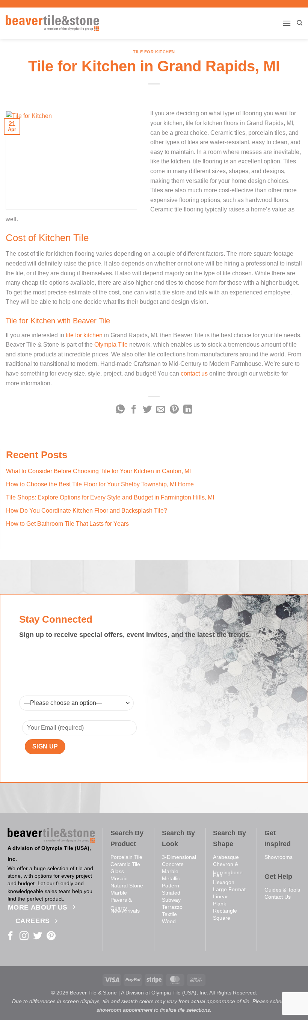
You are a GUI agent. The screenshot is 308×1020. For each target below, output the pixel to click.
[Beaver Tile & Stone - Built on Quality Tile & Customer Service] (53, 23)
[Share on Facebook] (133, 410)
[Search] (299, 23)
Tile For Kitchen (154, 52)
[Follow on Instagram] (24, 936)
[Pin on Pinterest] (174, 410)
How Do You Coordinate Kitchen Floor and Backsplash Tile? (86, 510)
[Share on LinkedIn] (187, 410)
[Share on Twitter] (147, 410)
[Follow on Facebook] (10, 936)
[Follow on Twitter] (37, 936)
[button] (286, 23)
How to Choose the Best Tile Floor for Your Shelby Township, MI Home (100, 484)
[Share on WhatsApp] (120, 410)
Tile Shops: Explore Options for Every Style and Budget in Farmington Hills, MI (110, 497)
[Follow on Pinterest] (51, 936)
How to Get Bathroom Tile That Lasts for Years (67, 524)
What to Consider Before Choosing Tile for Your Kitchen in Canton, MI (98, 471)
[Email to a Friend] (160, 410)
